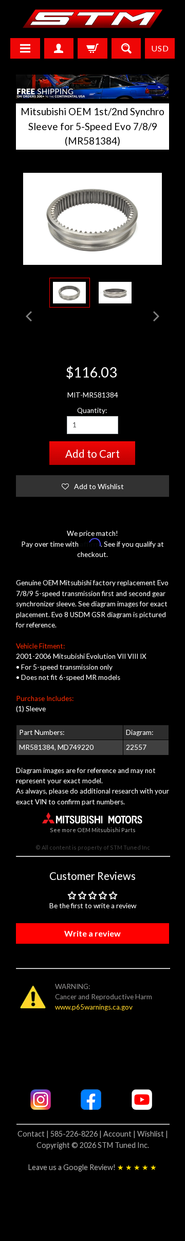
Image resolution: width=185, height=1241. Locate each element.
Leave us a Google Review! (92, 1167)
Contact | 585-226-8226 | (60, 1133)
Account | (120, 1133)
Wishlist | (152, 1133)
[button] (93, 486)
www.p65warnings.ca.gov (94, 1007)
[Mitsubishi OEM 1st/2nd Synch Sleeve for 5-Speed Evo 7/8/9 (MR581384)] (69, 293)
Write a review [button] (92, 933)
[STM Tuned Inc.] (92, 18)
